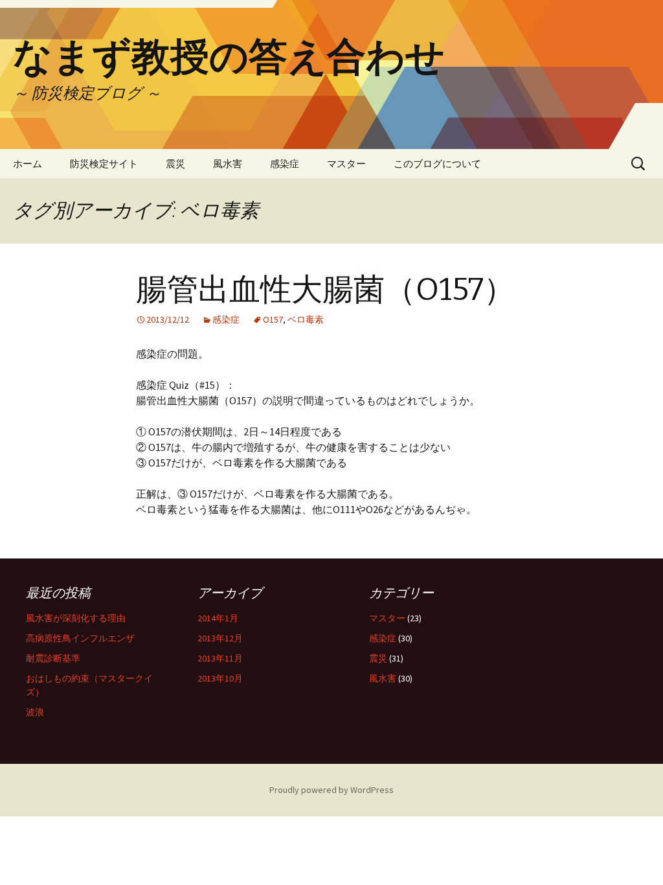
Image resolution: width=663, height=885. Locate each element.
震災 (175, 163)
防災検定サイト (104, 163)
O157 (273, 319)
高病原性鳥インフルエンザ (80, 638)
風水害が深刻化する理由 (76, 618)
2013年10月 (220, 678)
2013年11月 (220, 658)
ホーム (27, 163)
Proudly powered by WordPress (331, 790)
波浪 (35, 712)
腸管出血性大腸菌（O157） (325, 289)
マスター (346, 163)
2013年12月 (220, 638)
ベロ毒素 (305, 319)
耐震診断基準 (53, 658)
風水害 (227, 163)
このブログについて (437, 163)
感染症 (284, 163)
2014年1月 (217, 618)
